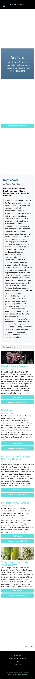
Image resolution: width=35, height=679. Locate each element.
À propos (17, 655)
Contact (17, 661)
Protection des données (17, 658)
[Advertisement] (17, 27)
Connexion (17, 664)
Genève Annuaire (18, 4)
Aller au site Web (7, 369)
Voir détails (17, 397)
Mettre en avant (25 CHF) (17, 402)
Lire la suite (26, 393)
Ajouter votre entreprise (17, 126)
